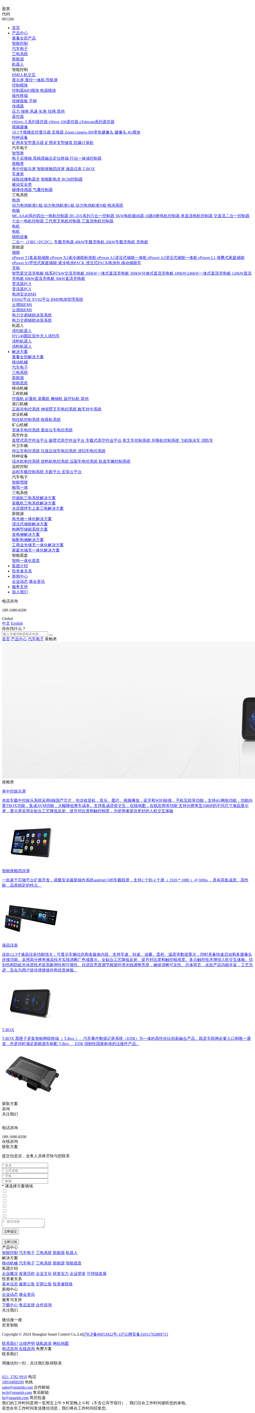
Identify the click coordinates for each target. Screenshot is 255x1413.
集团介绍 (20, 566)
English (17, 623)
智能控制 (20, 43)
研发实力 (61, 1273)
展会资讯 (37, 581)
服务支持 (20, 587)
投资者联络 (63, 1284)
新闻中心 (20, 576)
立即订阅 (10, 1242)
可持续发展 (97, 1273)
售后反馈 (27, 1305)
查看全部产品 (24, 38)
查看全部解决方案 (28, 357)
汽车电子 (20, 49)
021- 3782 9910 (14, 1377)
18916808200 (13, 1382)
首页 (16, 28)
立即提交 (10, 1231)
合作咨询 (44, 1305)
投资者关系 (22, 571)
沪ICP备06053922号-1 (101, 1334)
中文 (6, 623)
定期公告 (44, 1284)
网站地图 (61, 1343)
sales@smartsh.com (17, 1387)
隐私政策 (44, 1343)
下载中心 (10, 1305)
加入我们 (20, 592)
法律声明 (27, 1343)
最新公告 (27, 1284)
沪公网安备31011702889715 (144, 1334)
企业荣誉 (78, 1273)
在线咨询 (10, 1141)
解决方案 (20, 352)
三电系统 (20, 54)
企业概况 (10, 1273)
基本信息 (10, 1284)
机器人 (18, 64)
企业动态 (20, 581)
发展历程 (27, 1273)
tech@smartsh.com (17, 1392)
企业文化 (44, 1273)
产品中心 (20, 33)
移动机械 (20, 362)
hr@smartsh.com (15, 1398)
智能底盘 (20, 383)
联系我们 (10, 1343)
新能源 (18, 59)
